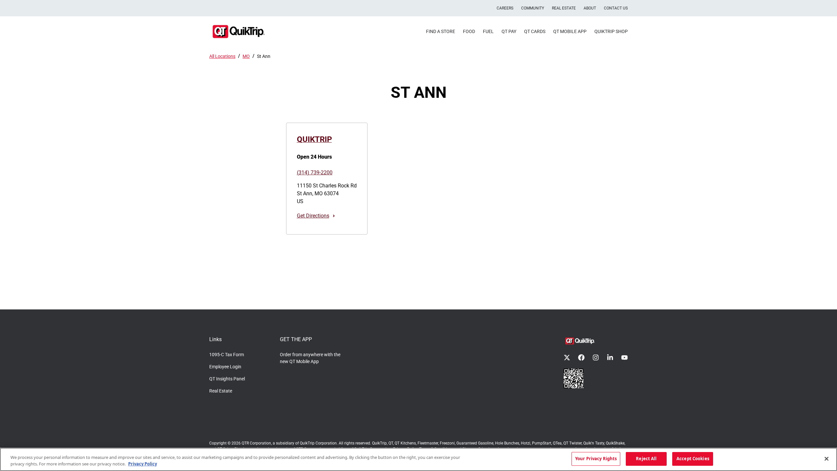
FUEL (488, 31)
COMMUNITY (532, 8)
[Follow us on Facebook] (581, 357)
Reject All (646, 459)
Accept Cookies (692, 459)
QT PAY (509, 31)
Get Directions (313, 216)
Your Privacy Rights (596, 459)
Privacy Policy (142, 464)
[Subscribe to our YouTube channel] (624, 357)
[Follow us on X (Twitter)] (567, 357)
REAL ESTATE (564, 8)
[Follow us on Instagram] (595, 357)
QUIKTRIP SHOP (611, 31)
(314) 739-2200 (315, 172)
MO (246, 56)
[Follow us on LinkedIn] (610, 357)
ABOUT (590, 8)
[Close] (826, 458)
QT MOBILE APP (570, 31)
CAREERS (505, 8)
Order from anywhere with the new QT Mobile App (310, 358)
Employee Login (225, 366)
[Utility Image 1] (573, 378)
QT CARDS (534, 31)
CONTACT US (616, 8)
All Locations (222, 56)
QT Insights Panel (227, 378)
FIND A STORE (440, 31)
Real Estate (220, 390)
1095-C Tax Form (226, 354)
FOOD (469, 31)
